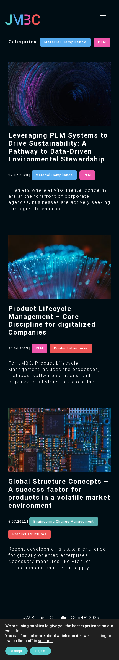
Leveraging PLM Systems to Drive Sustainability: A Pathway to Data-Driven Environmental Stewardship (58, 147)
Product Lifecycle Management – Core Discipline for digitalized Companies (52, 320)
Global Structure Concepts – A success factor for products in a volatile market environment (59, 493)
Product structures (71, 348)
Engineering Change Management (63, 521)
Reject (40, 651)
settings (45, 640)
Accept (16, 651)
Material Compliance (65, 42)
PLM (102, 42)
